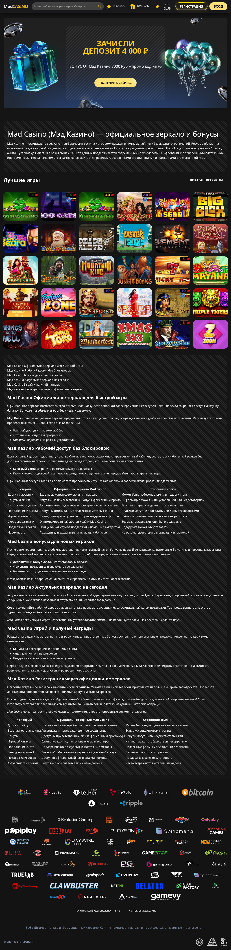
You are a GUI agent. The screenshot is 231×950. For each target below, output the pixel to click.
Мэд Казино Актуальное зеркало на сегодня (38, 380)
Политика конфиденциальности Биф (97, 910)
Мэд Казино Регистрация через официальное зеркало (45, 389)
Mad (16, 6)
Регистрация (191, 6)
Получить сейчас (115, 83)
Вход (218, 6)
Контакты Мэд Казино (142, 910)
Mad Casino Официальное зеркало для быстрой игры (45, 366)
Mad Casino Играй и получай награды (33, 385)
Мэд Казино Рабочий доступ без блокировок (39, 370)
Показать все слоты (206, 180)
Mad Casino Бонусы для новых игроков (34, 375)
